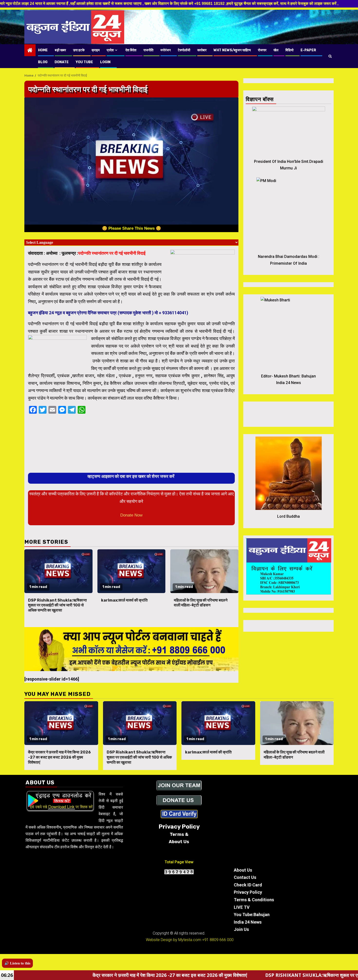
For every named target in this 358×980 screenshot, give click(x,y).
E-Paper (308, 50)
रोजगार (262, 50)
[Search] (330, 56)
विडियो (289, 50)
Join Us (241, 929)
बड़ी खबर (60, 50)
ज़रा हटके (79, 50)
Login (105, 62)
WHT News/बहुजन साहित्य (232, 50)
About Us (243, 870)
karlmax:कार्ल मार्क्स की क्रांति (124, 600)
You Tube (84, 62)
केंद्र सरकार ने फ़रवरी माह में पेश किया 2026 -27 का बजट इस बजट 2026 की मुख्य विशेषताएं (59, 757)
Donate (62, 62)
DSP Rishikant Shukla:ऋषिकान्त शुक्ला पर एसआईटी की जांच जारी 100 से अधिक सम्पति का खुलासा (57, 605)
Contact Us (245, 877)
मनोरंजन (165, 50)
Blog (42, 62)
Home (43, 50)
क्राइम (96, 50)
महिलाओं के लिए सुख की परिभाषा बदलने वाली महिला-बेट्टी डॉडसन (200, 603)
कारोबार (202, 50)
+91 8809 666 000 (218, 939)
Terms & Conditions (254, 899)
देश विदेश (130, 50)
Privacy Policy (248, 892)
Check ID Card (248, 884)
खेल (275, 50)
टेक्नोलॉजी (184, 50)
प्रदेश (110, 50)
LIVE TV (242, 907)
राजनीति (148, 50)
